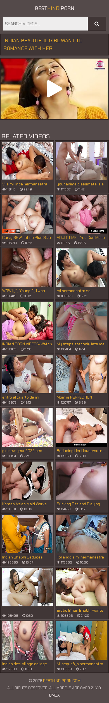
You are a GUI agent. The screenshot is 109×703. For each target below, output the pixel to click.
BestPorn (54, 8)
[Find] (97, 24)
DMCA (54, 695)
